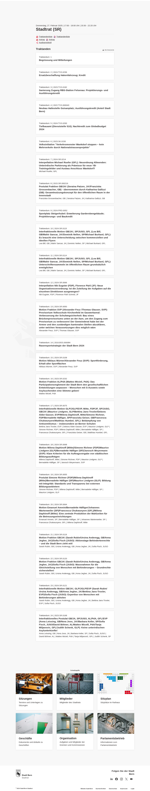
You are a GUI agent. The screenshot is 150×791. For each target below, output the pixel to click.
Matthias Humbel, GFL (98, 432)
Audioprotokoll (45, 42)
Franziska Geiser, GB (76, 432)
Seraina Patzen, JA (75, 198)
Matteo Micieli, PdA (47, 393)
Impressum (123, 788)
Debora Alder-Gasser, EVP (75, 427)
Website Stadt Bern (87, 788)
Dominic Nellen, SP (76, 243)
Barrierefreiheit (101, 788)
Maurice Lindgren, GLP (98, 427)
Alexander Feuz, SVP (48, 330)
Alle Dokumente (109, 50)
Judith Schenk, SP (103, 636)
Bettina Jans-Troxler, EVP (50, 427)
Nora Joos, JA (63, 633)
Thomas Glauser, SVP (69, 330)
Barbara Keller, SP (79, 633)
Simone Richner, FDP (48, 429)
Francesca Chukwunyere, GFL (52, 432)
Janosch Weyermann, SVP (73, 462)
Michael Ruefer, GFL (48, 171)
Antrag (42, 40)
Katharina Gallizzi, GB (95, 198)
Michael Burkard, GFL (96, 243)
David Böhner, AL (46, 636)
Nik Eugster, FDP (46, 294)
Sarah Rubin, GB (46, 546)
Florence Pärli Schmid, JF (67, 294)
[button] (131, 779)
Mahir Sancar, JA (58, 243)
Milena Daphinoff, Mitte (70, 429)
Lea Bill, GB (44, 243)
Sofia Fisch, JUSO (100, 546)
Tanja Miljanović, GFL (83, 636)
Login (132, 788)
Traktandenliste (45, 37)
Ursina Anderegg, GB (65, 546)
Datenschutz (113, 788)
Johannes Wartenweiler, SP (93, 519)
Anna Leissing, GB (47, 633)
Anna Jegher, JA (83, 546)
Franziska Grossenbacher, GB (52, 198)
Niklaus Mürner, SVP (48, 366)
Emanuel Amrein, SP (48, 519)
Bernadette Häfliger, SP (91, 429)
